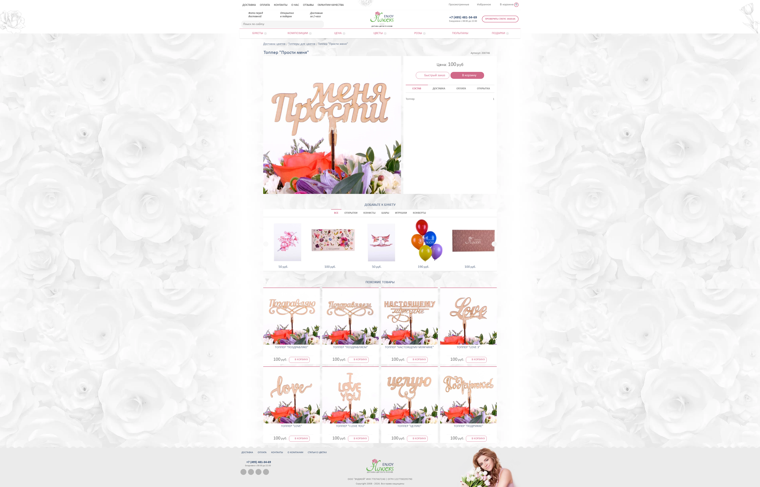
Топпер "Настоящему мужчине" (409, 347)
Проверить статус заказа (500, 19)
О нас (295, 5)
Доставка (249, 5)
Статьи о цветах (317, 452)
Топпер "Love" (291, 426)
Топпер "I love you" (350, 426)
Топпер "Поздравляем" (350, 347)
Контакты (280, 5)
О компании (295, 452)
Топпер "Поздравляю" (291, 347)
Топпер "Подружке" (468, 426)
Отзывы (308, 5)
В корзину (469, 75)
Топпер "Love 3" (468, 347)
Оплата (265, 5)
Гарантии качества (331, 5)
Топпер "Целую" (409, 426)
